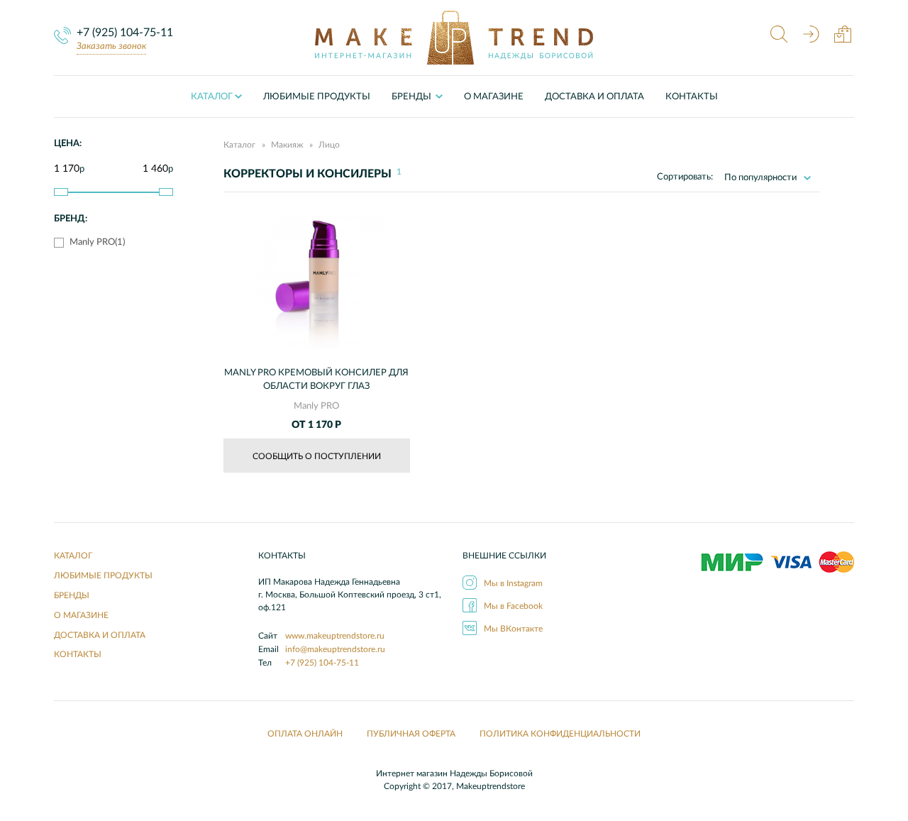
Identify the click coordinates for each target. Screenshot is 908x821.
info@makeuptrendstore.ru (335, 649)
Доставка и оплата (594, 96)
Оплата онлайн (305, 733)
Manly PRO (316, 406)
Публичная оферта (411, 733)
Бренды (71, 595)
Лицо (329, 144)
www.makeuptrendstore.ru (334, 636)
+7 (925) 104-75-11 (125, 32)
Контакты (691, 96)
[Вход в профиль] (810, 36)
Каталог (212, 96)
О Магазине (494, 96)
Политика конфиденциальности (560, 733)
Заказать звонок (111, 46)
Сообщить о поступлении (317, 456)
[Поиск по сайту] (778, 36)
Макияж (287, 144)
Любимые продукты (316, 96)
